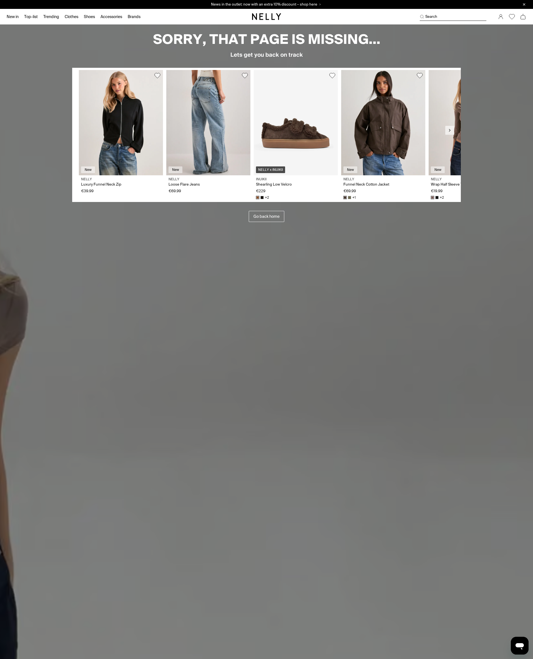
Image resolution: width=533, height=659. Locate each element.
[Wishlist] (512, 16)
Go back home (266, 216)
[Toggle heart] (157, 75)
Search (431, 16)
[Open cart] (523, 16)
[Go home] (266, 16)
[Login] (500, 16)
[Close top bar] (524, 4)
